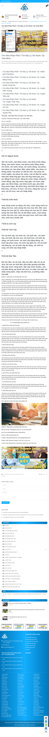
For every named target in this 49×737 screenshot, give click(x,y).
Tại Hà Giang (20, 677)
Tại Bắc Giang (4, 677)
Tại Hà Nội (19, 699)
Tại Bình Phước (36, 683)
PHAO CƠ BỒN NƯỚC (9, 533)
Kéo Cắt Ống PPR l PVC (7, 709)
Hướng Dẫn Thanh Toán (31, 639)
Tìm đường (46, 719)
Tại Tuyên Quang (37, 687)
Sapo (43, 722)
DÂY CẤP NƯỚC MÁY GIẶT (10, 546)
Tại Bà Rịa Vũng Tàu (6, 695)
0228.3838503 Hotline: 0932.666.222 (16, 432)
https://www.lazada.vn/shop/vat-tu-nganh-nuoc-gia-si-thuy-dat (21, 443)
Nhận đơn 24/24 (39, 15)
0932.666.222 (25, 18)
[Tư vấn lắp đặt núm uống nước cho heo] (5, 618)
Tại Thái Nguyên (36, 677)
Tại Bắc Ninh (4, 683)
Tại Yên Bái (19, 693)
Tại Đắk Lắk (35, 701)
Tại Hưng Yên (36, 675)
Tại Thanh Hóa (20, 692)
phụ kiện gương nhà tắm (34, 264)
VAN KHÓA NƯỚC (8, 528)
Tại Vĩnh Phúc (20, 687)
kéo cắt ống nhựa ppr (31, 177)
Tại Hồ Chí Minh (5, 689)
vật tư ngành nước (19, 474)
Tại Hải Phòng (20, 678)
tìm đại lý (13, 474)
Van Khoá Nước (36, 706)
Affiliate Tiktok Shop (30, 647)
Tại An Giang (4, 684)
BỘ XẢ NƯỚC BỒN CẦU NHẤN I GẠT (12, 586)
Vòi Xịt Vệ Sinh (20, 713)
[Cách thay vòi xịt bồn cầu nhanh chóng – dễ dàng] (5, 604)
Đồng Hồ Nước (36, 709)
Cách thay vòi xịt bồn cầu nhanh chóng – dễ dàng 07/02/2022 (15, 512)
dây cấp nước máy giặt (22, 181)
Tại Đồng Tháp (20, 695)
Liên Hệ (28, 649)
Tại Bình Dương (5, 674)
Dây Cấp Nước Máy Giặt (38, 710)
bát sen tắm (6, 262)
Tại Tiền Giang (5, 701)
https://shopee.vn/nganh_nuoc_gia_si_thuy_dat (18, 440)
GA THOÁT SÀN (7, 560)
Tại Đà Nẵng (36, 693)
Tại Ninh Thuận (20, 696)
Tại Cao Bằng (36, 678)
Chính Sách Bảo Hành (31, 643)
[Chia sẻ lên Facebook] (44, 474)
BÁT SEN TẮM (7, 565)
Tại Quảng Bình (20, 675)
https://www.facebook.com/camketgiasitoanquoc (19, 437)
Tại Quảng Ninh (5, 704)
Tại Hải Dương (5, 706)
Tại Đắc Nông (36, 674)
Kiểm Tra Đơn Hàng (30, 645)
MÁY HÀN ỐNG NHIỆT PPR (10, 538)
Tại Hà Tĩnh (19, 681)
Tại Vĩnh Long (20, 684)
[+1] (46, 474)
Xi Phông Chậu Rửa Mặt (38, 712)
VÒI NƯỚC (6, 525)
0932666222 (7, 1)
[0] (46, 6)
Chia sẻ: (40, 474)
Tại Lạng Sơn (20, 704)
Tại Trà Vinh (4, 690)
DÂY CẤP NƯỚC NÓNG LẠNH (10, 570)
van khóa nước (20, 162)
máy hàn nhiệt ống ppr (11, 177)
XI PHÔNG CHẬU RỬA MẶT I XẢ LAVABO (13, 557)
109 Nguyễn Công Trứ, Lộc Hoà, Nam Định (20, 429)
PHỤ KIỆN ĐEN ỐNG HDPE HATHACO (12, 576)
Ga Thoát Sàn (4, 710)
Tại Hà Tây (19, 689)
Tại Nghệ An (36, 686)
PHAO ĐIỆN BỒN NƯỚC (9, 536)
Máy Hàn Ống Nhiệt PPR (38, 707)
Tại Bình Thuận (36, 690)
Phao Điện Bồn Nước (21, 707)
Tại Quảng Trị (20, 702)
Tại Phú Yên (4, 675)
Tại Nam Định (36, 692)
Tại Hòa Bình (4, 698)
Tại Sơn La (35, 698)
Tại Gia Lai (35, 680)
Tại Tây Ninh (36, 699)
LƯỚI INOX (6, 554)
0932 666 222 (6, 644)
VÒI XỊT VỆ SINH (7, 568)
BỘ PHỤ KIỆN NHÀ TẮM (9, 562)
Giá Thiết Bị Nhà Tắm (6, 716)
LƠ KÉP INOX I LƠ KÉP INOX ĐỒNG (12, 578)
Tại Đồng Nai (4, 678)
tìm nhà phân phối (7, 474)
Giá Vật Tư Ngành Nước (7, 715)
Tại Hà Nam (20, 698)
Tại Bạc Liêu (20, 680)
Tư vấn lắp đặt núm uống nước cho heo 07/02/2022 (13, 517)
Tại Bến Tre (4, 680)
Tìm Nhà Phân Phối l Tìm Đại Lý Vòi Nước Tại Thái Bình (22, 26)
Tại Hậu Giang (36, 695)
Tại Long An (35, 689)
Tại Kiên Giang (20, 701)
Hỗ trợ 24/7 (24, 15)
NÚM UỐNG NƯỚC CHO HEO (10, 552)
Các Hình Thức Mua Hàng (32, 641)
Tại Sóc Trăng (20, 674)
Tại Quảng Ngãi (20, 686)
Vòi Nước (19, 706)
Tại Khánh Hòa (5, 702)
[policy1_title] (3, 17)
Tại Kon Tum (4, 686)
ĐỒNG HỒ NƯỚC (8, 544)
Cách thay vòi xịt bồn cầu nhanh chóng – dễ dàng (19, 603)
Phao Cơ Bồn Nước (6, 707)
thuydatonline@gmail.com (8, 647)
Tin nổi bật (6, 600)
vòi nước (5, 167)
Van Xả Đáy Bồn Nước (22, 709)
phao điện (30, 169)
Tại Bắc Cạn (20, 683)
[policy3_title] (34, 17)
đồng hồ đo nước (12, 179)
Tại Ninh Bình (36, 681)
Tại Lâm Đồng (4, 696)
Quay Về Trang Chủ (30, 725)
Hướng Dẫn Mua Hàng (31, 637)
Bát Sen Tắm (36, 713)
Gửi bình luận (5, 502)
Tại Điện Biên (36, 702)
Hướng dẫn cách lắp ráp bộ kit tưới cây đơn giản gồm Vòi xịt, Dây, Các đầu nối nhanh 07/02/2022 (22, 514)
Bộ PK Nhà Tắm (5, 713)
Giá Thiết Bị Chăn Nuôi (38, 715)
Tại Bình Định (4, 681)
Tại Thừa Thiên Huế (37, 696)
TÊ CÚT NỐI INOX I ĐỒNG (10, 581)
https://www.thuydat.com (12, 435)
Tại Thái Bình (4, 687)
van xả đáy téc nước (38, 174)
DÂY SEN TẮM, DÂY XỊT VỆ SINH (11, 573)
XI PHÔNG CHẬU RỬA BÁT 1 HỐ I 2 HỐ (12, 584)
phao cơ (8, 169)
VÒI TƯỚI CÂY (7, 549)
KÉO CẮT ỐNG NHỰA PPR (10, 541)
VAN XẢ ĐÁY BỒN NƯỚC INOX (10, 530)
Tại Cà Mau (35, 684)
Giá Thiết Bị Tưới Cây (22, 715)
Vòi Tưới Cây (4, 712)
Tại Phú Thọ (4, 693)
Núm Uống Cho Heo (21, 712)
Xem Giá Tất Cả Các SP (19, 725)
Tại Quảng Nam (5, 692)
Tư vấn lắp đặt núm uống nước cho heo (17, 616)
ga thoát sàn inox (21, 269)
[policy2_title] (20, 17)
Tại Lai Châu (36, 704)
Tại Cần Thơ (20, 690)
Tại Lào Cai (4, 699)
